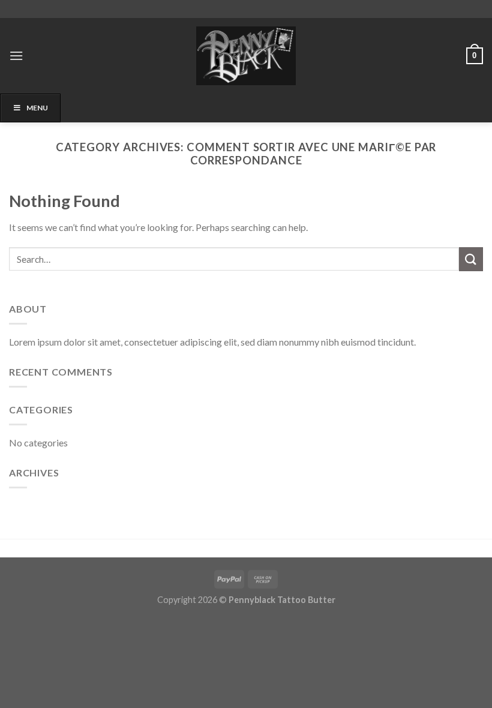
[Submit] (471, 259)
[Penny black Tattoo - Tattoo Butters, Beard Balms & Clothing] (246, 55)
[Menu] (16, 55)
